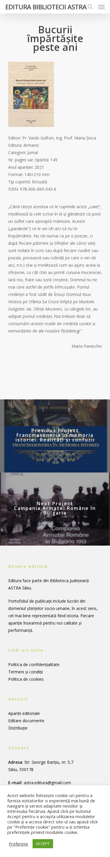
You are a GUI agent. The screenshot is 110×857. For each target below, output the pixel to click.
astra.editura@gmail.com (47, 782)
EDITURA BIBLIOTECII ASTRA (46, 7)
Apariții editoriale (24, 713)
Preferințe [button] (18, 843)
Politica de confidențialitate (34, 664)
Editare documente (26, 720)
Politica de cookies (26, 679)
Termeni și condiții (25, 672)
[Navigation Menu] (101, 7)
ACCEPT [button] (43, 843)
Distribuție (18, 728)
